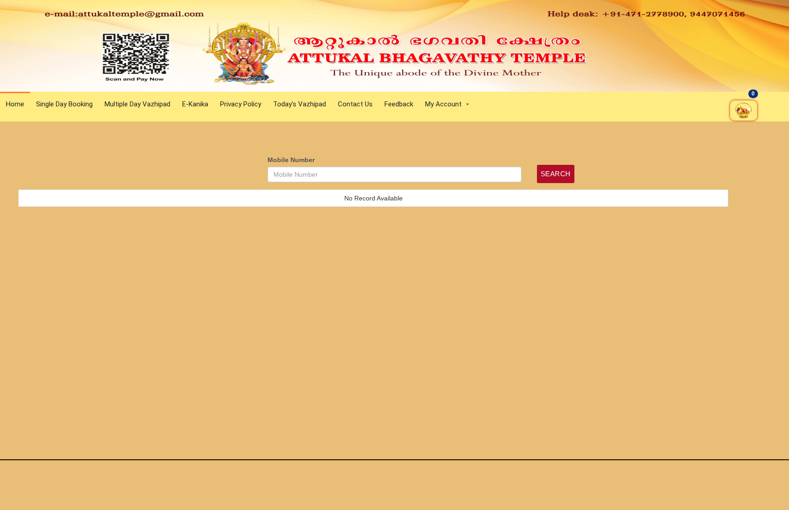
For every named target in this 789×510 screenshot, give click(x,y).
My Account (443, 104)
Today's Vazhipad (299, 104)
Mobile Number (291, 159)
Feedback (398, 104)
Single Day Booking (64, 104)
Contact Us (355, 104)
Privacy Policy (240, 104)
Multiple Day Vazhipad (137, 104)
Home (15, 104)
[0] (756, 136)
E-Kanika (195, 104)
